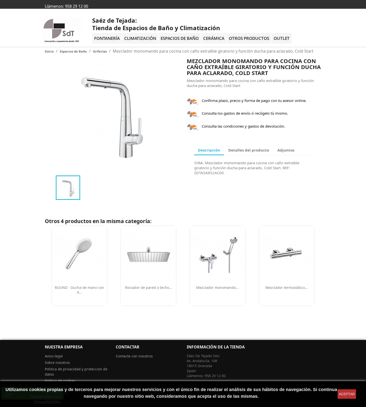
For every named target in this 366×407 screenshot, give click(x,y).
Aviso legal (54, 356)
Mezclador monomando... (217, 287)
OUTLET (282, 38)
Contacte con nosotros (134, 356)
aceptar (347, 394)
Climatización (140, 38)
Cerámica (213, 38)
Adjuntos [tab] (285, 150)
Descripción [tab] (209, 150)
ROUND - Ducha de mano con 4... (79, 290)
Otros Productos (249, 38)
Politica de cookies (60, 380)
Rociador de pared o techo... (148, 287)
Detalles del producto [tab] (248, 150)
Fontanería (107, 38)
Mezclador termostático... (286, 287)
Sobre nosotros (57, 362)
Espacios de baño (180, 38)
